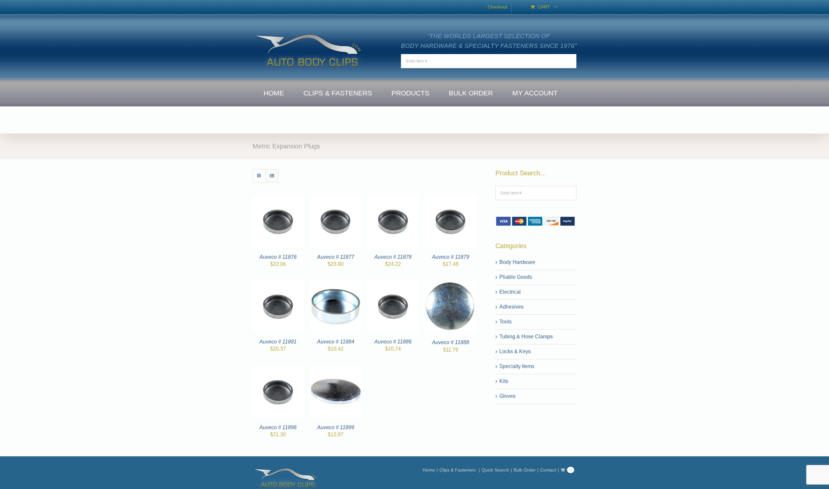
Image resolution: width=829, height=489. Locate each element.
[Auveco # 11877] (335, 199)
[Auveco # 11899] (335, 370)
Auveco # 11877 (335, 257)
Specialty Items (516, 366)
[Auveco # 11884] (335, 285)
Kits (503, 381)
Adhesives (511, 307)
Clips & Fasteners (458, 470)
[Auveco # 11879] (450, 199)
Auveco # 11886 (393, 341)
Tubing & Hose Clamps (526, 336)
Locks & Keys (515, 351)
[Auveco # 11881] (278, 285)
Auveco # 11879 (450, 257)
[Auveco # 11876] (278, 199)
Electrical (510, 292)
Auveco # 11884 (335, 341)
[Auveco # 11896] (278, 370)
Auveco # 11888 (450, 342)
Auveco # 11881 (278, 341)
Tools (505, 321)
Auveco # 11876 (278, 257)
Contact (548, 470)
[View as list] (272, 175)
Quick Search (495, 470)
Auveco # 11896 (278, 427)
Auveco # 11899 (335, 427)
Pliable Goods (515, 277)
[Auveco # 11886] (393, 285)
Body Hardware (517, 262)
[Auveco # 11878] (393, 199)
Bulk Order (525, 470)
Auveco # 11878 (393, 257)
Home (429, 470)
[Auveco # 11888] (450, 285)
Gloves (507, 396)
